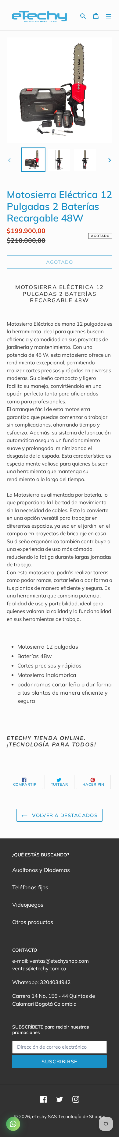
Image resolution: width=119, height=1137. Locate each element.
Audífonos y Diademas (41, 869)
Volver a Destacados (64, 815)
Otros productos (32, 922)
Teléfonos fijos (30, 887)
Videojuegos (27, 904)
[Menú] (108, 15)
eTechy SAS (44, 1116)
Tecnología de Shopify (81, 1116)
